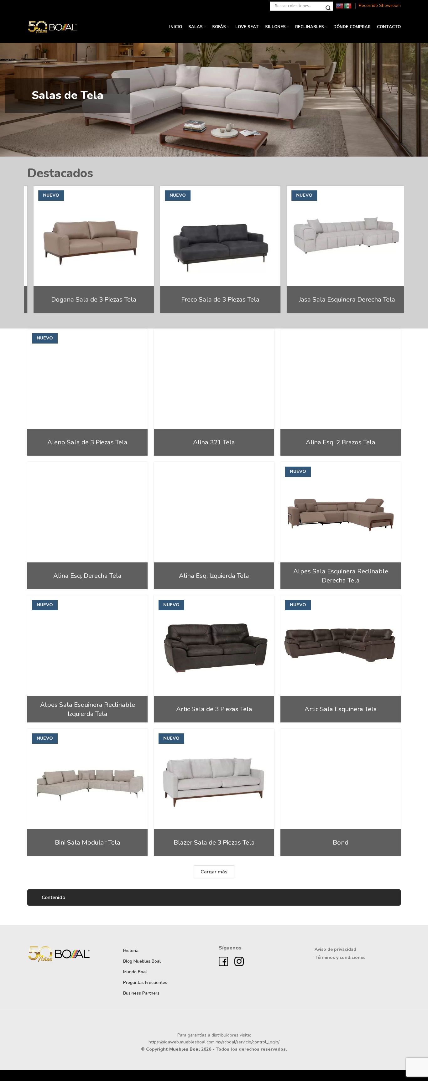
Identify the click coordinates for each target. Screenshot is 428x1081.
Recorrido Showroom (380, 5)
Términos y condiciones (340, 957)
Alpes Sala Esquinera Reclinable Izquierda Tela (87, 709)
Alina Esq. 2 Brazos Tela (340, 442)
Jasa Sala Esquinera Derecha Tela (341, 299)
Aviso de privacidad (335, 949)
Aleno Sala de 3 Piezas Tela (87, 442)
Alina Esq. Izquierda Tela (214, 575)
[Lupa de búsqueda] (328, 8)
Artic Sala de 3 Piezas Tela (214, 709)
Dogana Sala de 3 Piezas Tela (87, 299)
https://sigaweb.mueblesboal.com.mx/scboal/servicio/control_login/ (214, 1042)
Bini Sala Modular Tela (87, 842)
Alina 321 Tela (214, 442)
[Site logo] (52, 26)
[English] (340, 5)
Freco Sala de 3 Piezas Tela (214, 299)
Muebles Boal (184, 1049)
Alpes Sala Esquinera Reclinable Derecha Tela (340, 576)
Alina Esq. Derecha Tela (87, 575)
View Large (140, 193)
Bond (340, 842)
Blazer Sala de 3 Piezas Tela (214, 842)
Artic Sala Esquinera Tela (341, 709)
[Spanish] (348, 5)
